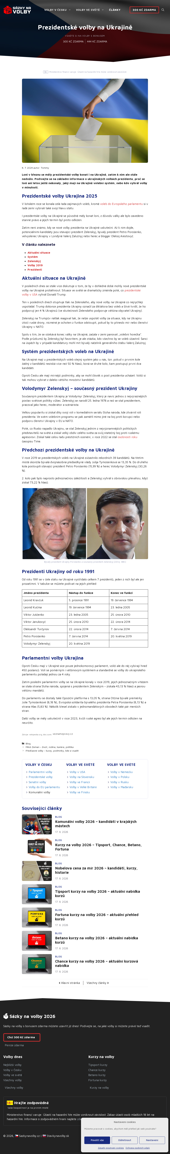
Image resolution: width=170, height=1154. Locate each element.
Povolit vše (97, 1140)
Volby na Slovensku (82, 777)
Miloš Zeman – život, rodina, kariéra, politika (50, 747)
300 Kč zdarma (144, 9)
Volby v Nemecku (121, 772)
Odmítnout (124, 1140)
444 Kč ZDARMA (97, 41)
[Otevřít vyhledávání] (163, 10)
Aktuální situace (39, 252)
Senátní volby (37, 782)
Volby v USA (77, 772)
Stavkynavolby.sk (58, 1136)
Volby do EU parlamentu (44, 787)
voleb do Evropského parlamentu (121, 204)
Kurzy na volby (99, 1087)
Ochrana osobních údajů (138, 1148)
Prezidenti (35, 269)
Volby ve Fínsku (80, 792)
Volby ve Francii (80, 782)
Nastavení (152, 1140)
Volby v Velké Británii (83, 787)
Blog (28, 743)
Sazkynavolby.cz (29, 1136)
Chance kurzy (97, 1070)
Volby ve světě (88, 9)
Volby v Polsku (119, 777)
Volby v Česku (55, 9)
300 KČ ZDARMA (73, 41)
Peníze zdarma (14, 1045)
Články (115, 9)
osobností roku (127, 437)
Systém (33, 256)
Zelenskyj (34, 261)
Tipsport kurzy (97, 1065)
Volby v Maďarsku (121, 787)
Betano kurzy (97, 1075)
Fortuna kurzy (97, 1080)
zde (79, 1119)
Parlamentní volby (40, 772)
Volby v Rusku (119, 782)
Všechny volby (12, 1080)
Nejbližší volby (12, 1065)
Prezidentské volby (41, 777)
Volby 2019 (35, 265)
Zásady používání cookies (111, 1148)
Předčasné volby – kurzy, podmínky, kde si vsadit (52, 750)
